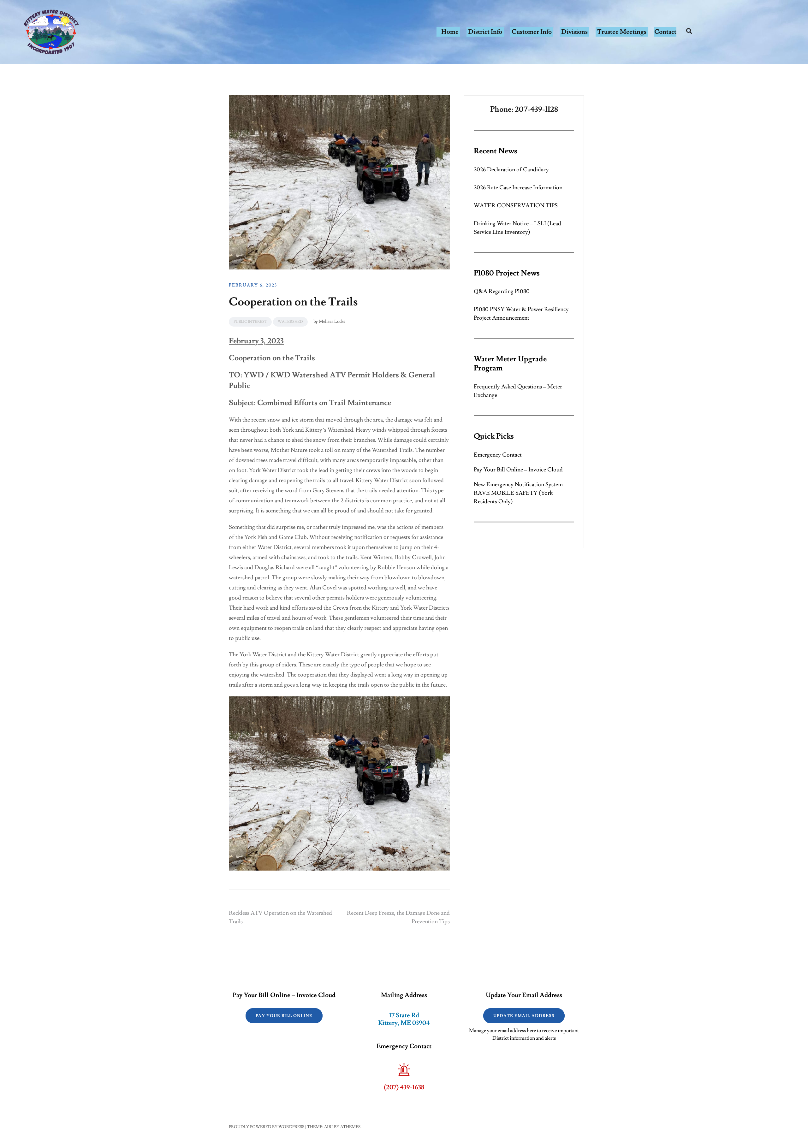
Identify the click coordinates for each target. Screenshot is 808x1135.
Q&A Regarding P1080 (502, 291)
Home (450, 32)
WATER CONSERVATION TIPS (516, 205)
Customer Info (532, 32)
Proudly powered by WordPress (266, 1126)
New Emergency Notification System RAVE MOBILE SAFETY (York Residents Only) (518, 493)
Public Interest (250, 321)
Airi (328, 1126)
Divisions (574, 32)
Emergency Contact (498, 454)
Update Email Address (524, 1015)
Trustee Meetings (621, 32)
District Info (485, 32)
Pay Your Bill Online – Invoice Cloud (518, 469)
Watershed (290, 321)
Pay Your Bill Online (284, 1015)
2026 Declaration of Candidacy (511, 169)
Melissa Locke (332, 321)
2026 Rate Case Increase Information (518, 187)
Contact (665, 32)
